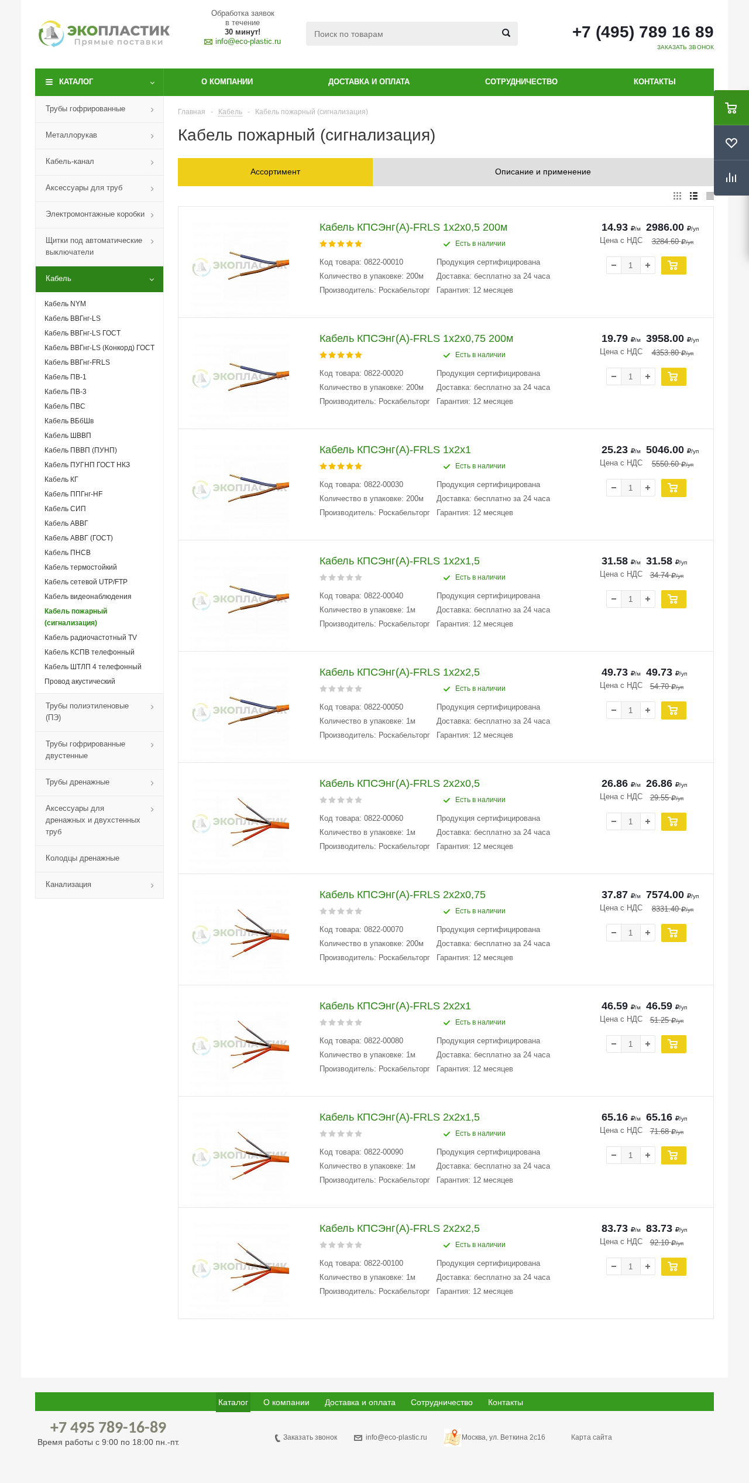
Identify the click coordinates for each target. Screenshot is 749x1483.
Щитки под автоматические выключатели (94, 246)
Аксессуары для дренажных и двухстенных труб (93, 820)
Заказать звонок (310, 1437)
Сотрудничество (521, 81)
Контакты (655, 81)
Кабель (58, 278)
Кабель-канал (70, 161)
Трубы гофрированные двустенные (85, 749)
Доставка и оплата (369, 81)
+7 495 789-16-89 (108, 1428)
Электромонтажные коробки (95, 214)
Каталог (76, 81)
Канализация (68, 884)
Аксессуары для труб (84, 187)
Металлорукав (71, 135)
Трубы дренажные (77, 782)
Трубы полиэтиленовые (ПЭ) (87, 711)
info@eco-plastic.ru (248, 41)
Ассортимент (275, 171)
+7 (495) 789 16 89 (643, 32)
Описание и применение (543, 171)
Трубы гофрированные (85, 108)
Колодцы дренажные (82, 858)
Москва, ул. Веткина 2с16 (503, 1437)
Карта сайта (591, 1437)
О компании (227, 81)
